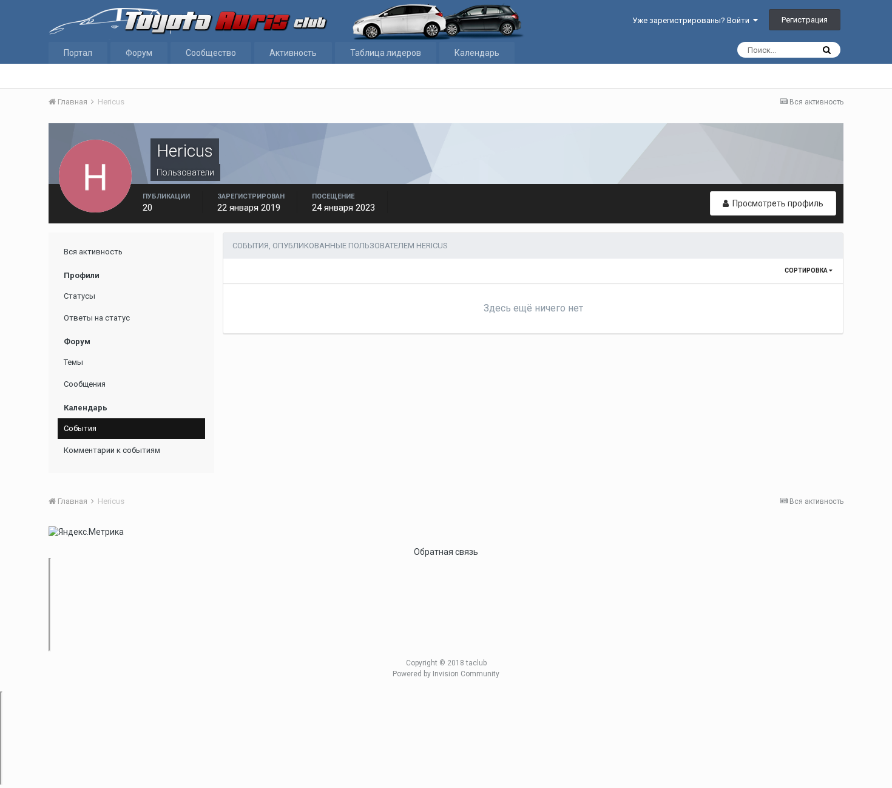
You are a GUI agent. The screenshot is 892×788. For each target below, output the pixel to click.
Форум (139, 53)
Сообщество (211, 53)
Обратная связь (446, 552)
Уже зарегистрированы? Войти (692, 20)
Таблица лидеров (385, 53)
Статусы (79, 296)
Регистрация (805, 19)
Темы (73, 362)
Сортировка (807, 270)
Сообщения (85, 384)
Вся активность (93, 251)
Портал (78, 53)
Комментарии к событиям (112, 450)
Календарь (476, 53)
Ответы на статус (97, 317)
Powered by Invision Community (446, 674)
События (80, 428)
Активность (293, 53)
